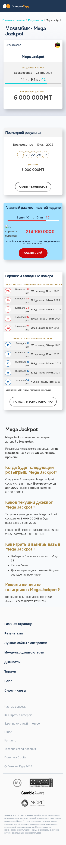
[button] (60, 6)
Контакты (10, 740)
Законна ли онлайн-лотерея (22, 723)
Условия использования (20, 749)
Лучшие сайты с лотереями (25, 643)
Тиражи (10, 671)
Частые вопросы (15, 706)
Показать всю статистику (33, 401)
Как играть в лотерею (18, 715)
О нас (8, 732)
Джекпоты (12, 662)
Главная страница (13, 20)
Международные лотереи (24, 652)
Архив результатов (33, 186)
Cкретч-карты (15, 690)
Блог (8, 681)
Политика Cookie (15, 757)
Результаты (35, 20)
